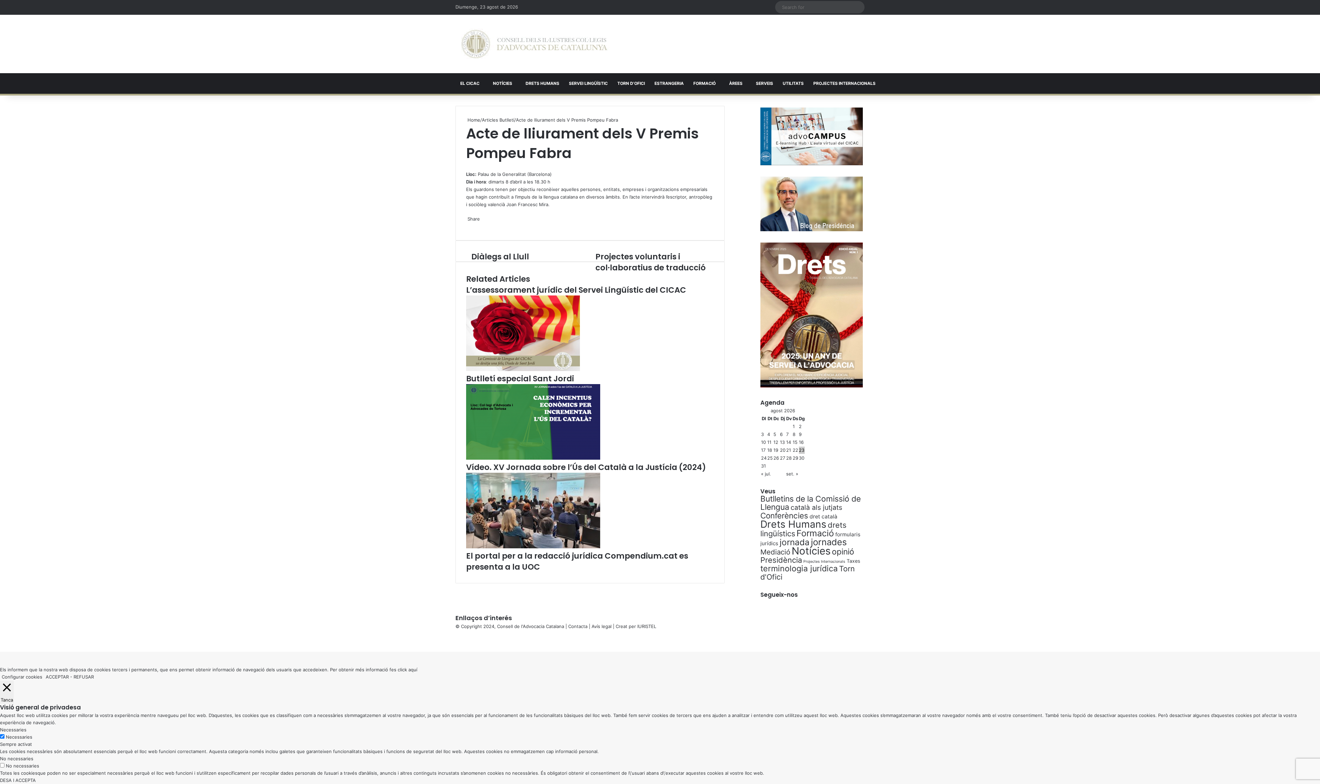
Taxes (853, 561)
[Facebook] (0, 640)
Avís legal (602, 626)
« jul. (766, 474)
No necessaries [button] (16, 758)
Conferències (784, 515)
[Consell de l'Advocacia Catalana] (534, 44)
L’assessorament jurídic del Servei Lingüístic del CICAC (576, 289)
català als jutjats (816, 507)
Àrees (735, 83)
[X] (467, 166)
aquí (412, 669)
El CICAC (470, 83)
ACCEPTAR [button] (57, 677)
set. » (792, 474)
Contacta (577, 626)
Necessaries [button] (13, 729)
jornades (829, 542)
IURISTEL (646, 626)
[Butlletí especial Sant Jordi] (523, 369)
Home (473, 120)
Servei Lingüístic (588, 83)
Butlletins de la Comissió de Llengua (810, 503)
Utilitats (793, 83)
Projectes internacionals (844, 83)
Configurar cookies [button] (22, 677)
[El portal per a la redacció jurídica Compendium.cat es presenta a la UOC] (533, 546)
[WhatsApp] (468, 166)
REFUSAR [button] (84, 677)
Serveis (764, 83)
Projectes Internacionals (824, 561)
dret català (823, 516)
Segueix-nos (779, 595)
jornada (795, 542)
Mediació (775, 552)
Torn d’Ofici (631, 83)
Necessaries (19, 737)
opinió (843, 552)
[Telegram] (469, 226)
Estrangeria (669, 83)
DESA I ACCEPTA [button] (18, 780)
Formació (704, 83)
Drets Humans (542, 83)
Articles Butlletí (498, 120)
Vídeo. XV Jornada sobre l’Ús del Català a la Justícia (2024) (586, 467)
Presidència (781, 560)
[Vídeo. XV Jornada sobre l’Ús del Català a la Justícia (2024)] (533, 458)
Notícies (502, 83)
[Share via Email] (471, 226)
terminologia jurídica (799, 568)
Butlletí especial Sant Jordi (520, 378)
